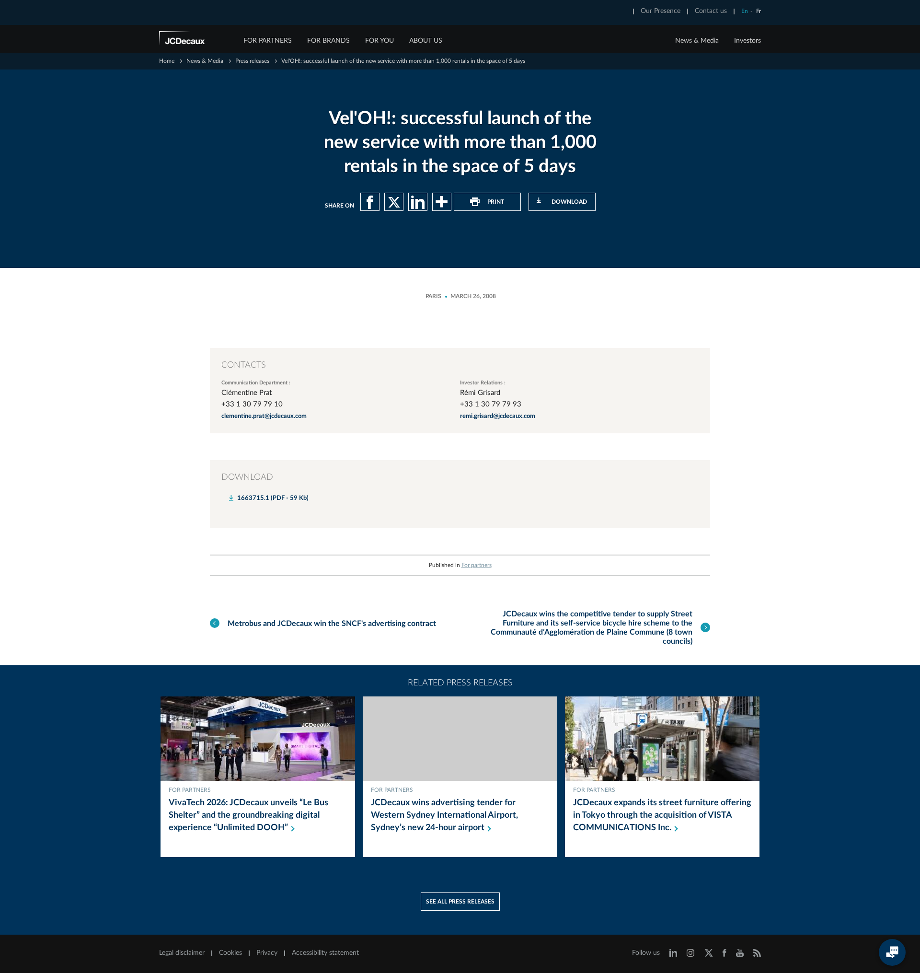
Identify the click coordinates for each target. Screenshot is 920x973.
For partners (476, 565)
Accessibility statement (325, 953)
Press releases (252, 61)
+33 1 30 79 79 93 (490, 404)
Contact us (711, 11)
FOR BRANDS (328, 40)
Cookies (230, 953)
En (744, 11)
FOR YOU (379, 40)
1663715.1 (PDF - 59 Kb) (273, 498)
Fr (758, 11)
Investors (747, 40)
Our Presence (660, 11)
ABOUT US (425, 40)
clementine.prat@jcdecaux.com (264, 416)
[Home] (195, 39)
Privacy (266, 953)
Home (166, 61)
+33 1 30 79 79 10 (252, 404)
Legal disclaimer (182, 953)
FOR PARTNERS (267, 40)
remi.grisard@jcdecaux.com (497, 416)
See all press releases (460, 901)
